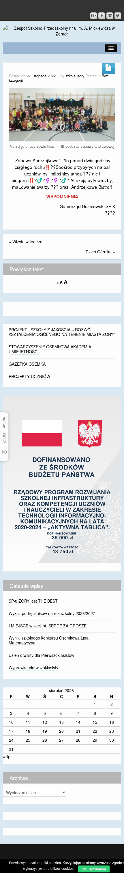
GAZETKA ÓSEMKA (27, 364)
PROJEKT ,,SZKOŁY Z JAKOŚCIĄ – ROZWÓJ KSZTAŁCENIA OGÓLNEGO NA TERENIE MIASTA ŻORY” (62, 332)
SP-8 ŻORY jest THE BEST (33, 601)
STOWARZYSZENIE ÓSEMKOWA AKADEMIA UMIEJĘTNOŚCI (50, 349)
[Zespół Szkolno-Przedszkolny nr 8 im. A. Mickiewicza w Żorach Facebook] (101, 15)
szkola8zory (74, 75)
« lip (6, 756)
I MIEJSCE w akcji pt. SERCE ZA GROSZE (48, 626)
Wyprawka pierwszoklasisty (33, 667)
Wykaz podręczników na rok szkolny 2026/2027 (52, 613)
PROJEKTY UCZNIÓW (29, 376)
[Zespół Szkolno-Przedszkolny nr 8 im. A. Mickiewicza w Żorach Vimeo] (109, 15)
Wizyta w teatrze (27, 241)
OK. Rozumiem (94, 869)
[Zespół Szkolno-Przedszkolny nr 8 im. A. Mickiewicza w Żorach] (62, 30)
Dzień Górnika (99, 252)
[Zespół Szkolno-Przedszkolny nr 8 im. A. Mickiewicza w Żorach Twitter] (117, 15)
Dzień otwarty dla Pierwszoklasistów (41, 655)
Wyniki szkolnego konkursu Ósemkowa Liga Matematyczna (49, 640)
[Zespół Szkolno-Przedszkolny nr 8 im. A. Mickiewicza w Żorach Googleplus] (93, 15)
